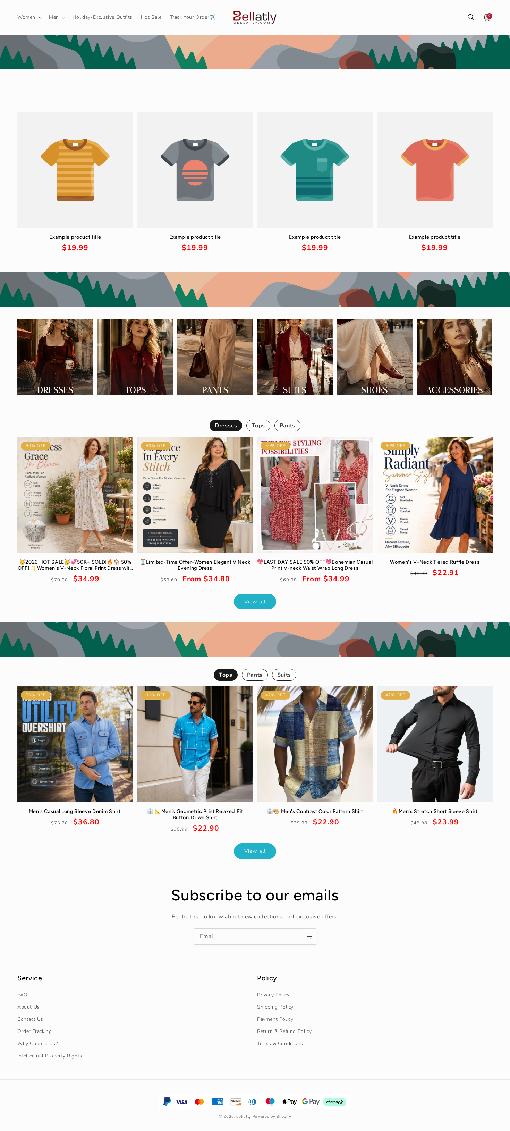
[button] (29, 17)
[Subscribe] (309, 936)
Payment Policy (275, 1019)
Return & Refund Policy (284, 1031)
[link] (75, 243)
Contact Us (30, 1019)
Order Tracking (34, 1031)
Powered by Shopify (272, 1116)
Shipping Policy (275, 1007)
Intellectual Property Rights (49, 1056)
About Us (28, 1007)
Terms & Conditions (280, 1043)
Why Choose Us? (37, 1043)
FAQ (22, 995)
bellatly (243, 1116)
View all (255, 601)
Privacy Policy (273, 995)
